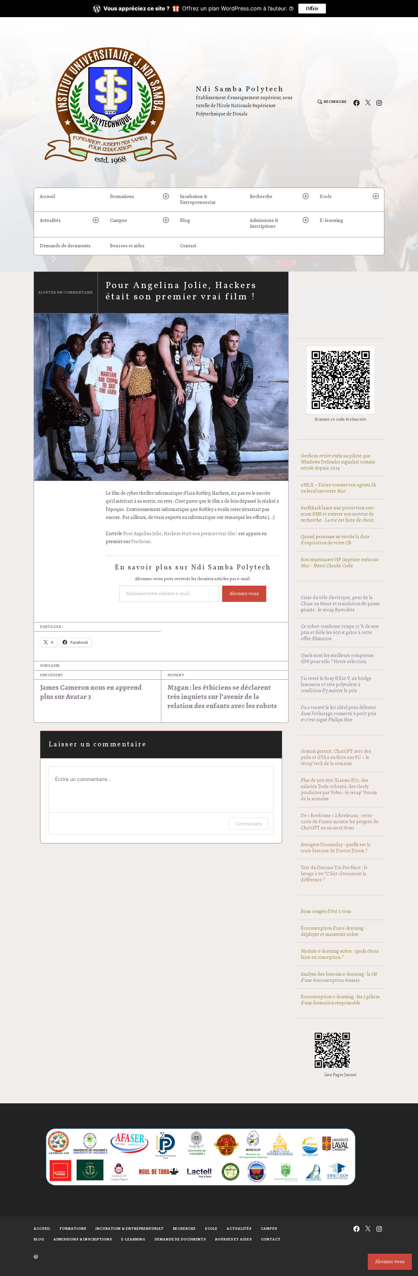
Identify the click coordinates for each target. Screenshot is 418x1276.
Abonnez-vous (244, 593)
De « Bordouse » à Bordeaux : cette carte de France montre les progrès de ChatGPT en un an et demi (340, 821)
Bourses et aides (127, 245)
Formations (122, 196)
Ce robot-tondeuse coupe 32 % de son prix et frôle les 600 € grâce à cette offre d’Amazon (340, 632)
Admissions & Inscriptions (264, 223)
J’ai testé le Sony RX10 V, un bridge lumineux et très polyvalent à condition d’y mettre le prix (336, 684)
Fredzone (141, 541)
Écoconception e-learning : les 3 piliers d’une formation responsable (340, 999)
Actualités (50, 220)
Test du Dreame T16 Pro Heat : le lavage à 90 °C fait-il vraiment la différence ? (334, 873)
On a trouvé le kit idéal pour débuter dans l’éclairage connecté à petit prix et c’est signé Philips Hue (338, 713)
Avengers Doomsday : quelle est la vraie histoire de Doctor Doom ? (336, 847)
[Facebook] (356, 102)
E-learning (331, 220)
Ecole (326, 196)
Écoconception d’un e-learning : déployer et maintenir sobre (333, 931)
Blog (185, 220)
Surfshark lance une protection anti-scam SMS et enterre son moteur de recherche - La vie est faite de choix (338, 514)
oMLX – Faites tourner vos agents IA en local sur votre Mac (338, 488)
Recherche (261, 196)
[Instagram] (379, 102)
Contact (188, 245)
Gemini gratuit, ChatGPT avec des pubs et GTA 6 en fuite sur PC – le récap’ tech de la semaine (336, 757)
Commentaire (248, 823)
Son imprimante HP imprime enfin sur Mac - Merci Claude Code (340, 562)
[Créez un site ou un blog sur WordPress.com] (36, 1257)
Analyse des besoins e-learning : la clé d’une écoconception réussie (339, 977)
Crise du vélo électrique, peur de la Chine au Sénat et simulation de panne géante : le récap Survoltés (340, 603)
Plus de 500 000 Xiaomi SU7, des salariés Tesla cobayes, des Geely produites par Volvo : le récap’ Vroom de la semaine (339, 789)
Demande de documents (65, 245)
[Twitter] (368, 102)
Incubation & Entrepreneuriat (197, 199)
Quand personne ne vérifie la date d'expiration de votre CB (335, 539)
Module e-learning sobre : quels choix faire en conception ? (340, 954)
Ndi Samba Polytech (240, 89)
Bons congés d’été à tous (326, 911)
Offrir (312, 8)
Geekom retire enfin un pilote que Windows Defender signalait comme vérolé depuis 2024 (338, 461)
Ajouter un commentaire (65, 292)
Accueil (47, 196)
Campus (118, 220)
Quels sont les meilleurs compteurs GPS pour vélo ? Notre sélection (337, 658)
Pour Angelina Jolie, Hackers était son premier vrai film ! (180, 533)
